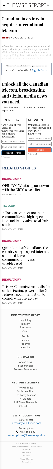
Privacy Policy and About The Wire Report (26, 446)
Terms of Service (26, 459)
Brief (5, 37)
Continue (40, 149)
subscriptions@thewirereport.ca (26, 435)
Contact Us (27, 449)
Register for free (13, 152)
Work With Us (27, 452)
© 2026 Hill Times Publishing (26, 443)
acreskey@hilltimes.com (26, 423)
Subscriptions (26, 462)
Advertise (26, 455)
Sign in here (39, 70)
